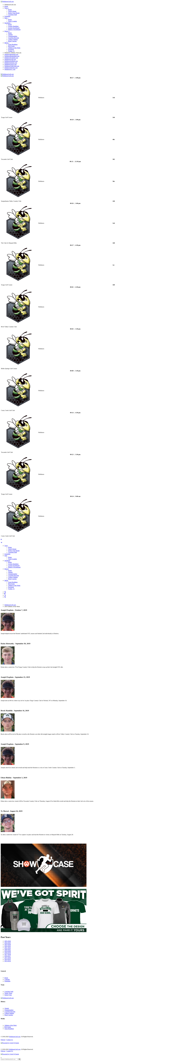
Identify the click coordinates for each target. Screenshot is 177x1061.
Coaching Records (13, 38)
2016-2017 (7, 956)
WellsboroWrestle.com (11, 68)
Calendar (7, 979)
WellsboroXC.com (9, 69)
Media (6, 43)
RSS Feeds (11, 46)
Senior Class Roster (14, 13)
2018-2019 (7, 952)
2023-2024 (7, 944)
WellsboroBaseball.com (11, 54)
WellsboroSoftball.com (11, 61)
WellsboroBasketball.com (11, 56)
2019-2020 (7, 951)
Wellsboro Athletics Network (12, 53)
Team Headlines (13, 44)
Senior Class (8, 995)
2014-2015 (7, 959)
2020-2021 (7, 949)
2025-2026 (7, 941)
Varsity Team (8, 993)
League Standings (13, 26)
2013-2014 (7, 961)
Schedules (7, 16)
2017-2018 (7, 954)
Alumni (10, 34)
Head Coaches (12, 41)
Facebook (11, 49)
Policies (3, 1040)
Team (6, 8)
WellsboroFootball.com (11, 58)
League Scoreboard (13, 28)
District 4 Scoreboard (14, 29)
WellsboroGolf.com (10, 4)
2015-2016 (7, 957)
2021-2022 (7, 948)
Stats (6, 18)
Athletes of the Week (14, 48)
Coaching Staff (12, 14)
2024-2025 (7, 943)
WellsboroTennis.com (10, 63)
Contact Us (9, 1040)
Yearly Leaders (12, 21)
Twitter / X (11, 51)
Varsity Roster (12, 11)
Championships (12, 36)
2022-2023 (7, 946)
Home (6, 6)
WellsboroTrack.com (10, 64)
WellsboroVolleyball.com (11, 66)
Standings (7, 23)
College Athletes (13, 39)
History (7, 31)
